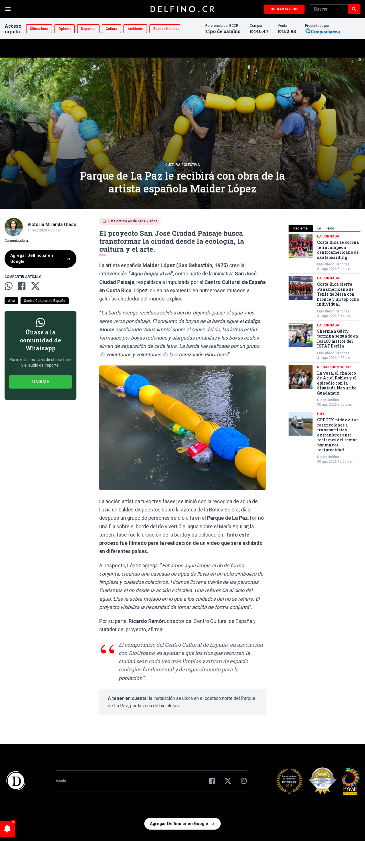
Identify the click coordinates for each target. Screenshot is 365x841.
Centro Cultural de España (44, 301)
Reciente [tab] (300, 228)
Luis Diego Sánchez (333, 264)
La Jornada (328, 236)
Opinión (64, 29)
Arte (11, 301)
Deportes (88, 29)
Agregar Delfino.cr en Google (31, 258)
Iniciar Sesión (284, 9)
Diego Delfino (328, 400)
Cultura (111, 29)
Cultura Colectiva (182, 165)
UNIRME (40, 381)
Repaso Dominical (334, 367)
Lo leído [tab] (325, 228)
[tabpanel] (324, 349)
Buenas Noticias (166, 29)
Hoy (321, 414)
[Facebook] (211, 780)
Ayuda (61, 781)
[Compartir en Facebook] (21, 286)
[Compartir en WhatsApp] (9, 286)
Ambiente (135, 29)
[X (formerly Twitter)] (227, 780)
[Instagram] (243, 780)
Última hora (39, 29)
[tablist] (324, 228)
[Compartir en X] (35, 286)
